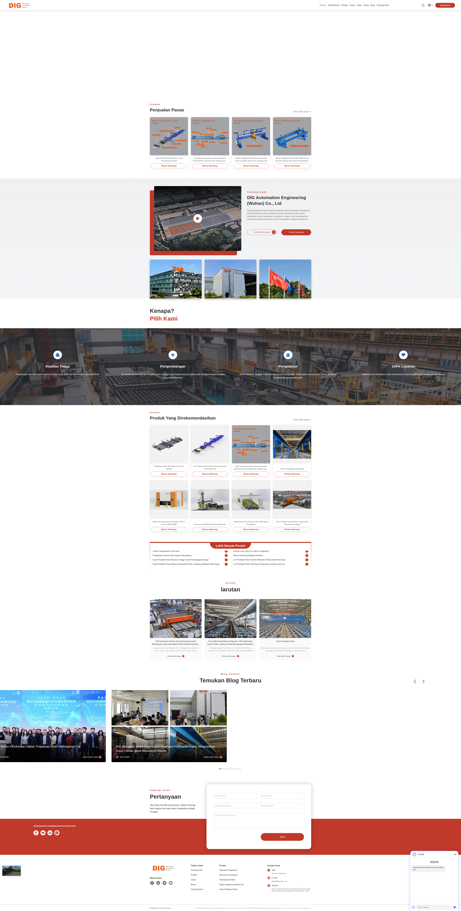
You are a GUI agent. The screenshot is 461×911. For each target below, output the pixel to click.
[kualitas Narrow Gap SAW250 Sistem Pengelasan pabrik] (210, 500)
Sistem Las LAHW (160, 563)
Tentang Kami (334, 5)
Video (359, 5)
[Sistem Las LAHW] (226, 563)
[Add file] (413, 907)
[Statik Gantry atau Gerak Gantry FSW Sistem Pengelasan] (306, 558)
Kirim (282, 837)
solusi (352, 5)
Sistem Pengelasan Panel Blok (292, 469)
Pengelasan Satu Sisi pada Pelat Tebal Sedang (169, 467)
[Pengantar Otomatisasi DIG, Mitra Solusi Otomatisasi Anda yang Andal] (197, 218)
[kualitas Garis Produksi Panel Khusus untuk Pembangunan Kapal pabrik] (169, 136)
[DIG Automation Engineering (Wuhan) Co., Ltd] (19, 5)
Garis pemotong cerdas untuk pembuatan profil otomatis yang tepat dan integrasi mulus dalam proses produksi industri (210, 159)
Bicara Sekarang (168, 166)
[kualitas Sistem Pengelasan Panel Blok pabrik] (292, 444)
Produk (344, 5)
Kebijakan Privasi (156, 908)
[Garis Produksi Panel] (285, 618)
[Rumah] (163, 871)
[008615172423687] (56, 832)
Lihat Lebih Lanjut (302, 112)
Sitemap (167, 908)
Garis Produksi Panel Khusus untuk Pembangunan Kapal (169, 159)
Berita (366, 5)
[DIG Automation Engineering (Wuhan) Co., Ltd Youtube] (164, 883)
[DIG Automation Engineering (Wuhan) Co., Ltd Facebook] (152, 883)
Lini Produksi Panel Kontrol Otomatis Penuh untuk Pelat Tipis (210, 467)
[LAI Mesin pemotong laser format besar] (226, 554)
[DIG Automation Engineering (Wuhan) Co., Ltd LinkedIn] (49, 832)
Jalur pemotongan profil (163, 559)
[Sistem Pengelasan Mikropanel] (306, 563)
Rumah (323, 5)
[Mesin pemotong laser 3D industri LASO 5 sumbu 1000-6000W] (306, 554)
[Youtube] (42, 832)
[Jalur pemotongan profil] (226, 558)
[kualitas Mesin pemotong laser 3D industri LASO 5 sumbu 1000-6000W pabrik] (169, 500)
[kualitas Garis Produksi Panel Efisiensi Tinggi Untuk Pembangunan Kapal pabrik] (292, 500)
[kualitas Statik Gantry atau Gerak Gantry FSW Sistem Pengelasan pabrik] (251, 500)
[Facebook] (35, 832)
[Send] (455, 907)
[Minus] (455, 854)
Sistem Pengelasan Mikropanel (246, 563)
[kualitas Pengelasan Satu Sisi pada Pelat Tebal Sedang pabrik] (169, 444)
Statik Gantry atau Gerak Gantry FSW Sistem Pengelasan (251, 523)
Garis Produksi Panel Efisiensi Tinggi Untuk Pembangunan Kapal (292, 523)
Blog (373, 5)
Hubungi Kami (383, 5)
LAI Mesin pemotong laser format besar (169, 554)
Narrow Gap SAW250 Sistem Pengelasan (210, 524)
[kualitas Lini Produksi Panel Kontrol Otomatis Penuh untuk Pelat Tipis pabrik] (210, 444)
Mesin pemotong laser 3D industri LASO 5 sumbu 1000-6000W (169, 523)
